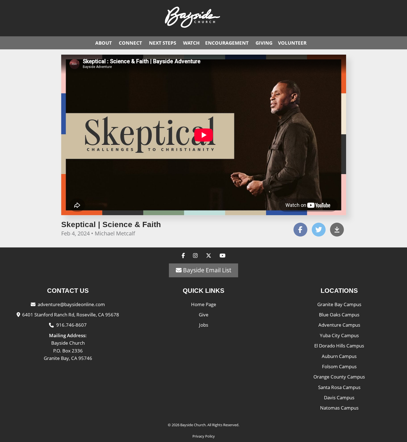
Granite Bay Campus (339, 304)
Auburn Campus (339, 356)
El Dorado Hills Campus (339, 345)
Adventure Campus (339, 325)
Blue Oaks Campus (339, 314)
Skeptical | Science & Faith (111, 224)
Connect (130, 43)
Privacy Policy (203, 436)
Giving (264, 43)
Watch (191, 43)
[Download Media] (337, 230)
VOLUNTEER (292, 43)
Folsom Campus (339, 366)
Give (203, 314)
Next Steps (162, 43)
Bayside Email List (206, 270)
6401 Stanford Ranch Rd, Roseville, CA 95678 (70, 314)
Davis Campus (339, 397)
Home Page (203, 304)
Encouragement (227, 43)
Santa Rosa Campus (339, 387)
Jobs (203, 325)
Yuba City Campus (339, 335)
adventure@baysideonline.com (71, 304)
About (103, 43)
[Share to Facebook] (300, 230)
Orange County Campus (339, 377)
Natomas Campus (339, 408)
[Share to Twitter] (319, 230)
